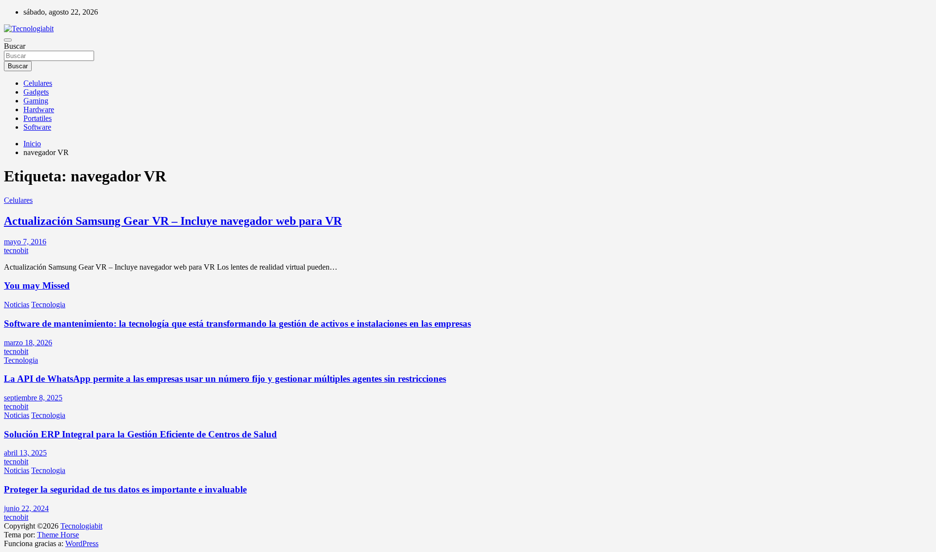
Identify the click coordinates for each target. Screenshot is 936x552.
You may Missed (37, 285)
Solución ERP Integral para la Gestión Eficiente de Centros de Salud (140, 434)
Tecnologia (48, 304)
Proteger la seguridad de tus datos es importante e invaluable (125, 489)
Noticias (16, 304)
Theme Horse (58, 535)
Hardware (38, 109)
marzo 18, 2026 (28, 342)
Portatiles (37, 118)
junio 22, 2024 (26, 508)
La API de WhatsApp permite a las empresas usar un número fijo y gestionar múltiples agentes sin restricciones (225, 379)
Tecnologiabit (81, 526)
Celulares (37, 83)
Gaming (35, 101)
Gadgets (36, 92)
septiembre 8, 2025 (33, 398)
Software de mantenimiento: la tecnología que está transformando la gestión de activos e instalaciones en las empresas (237, 323)
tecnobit (16, 250)
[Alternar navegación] (8, 40)
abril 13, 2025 (25, 453)
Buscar (14, 46)
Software (37, 127)
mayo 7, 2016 (25, 241)
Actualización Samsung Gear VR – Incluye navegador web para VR (173, 221)
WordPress (81, 543)
